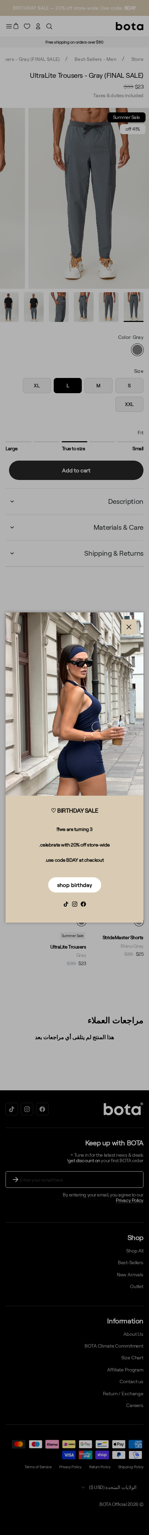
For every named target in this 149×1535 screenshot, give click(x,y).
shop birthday (74, 884)
